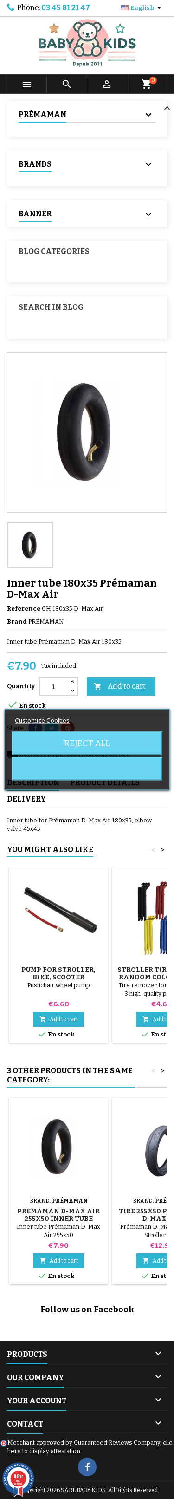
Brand (17, 621)
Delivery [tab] (26, 799)
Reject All (87, 743)
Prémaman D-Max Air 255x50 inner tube (58, 1215)
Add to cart (120, 686)
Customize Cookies (42, 720)
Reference (23, 608)
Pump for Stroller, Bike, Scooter (58, 973)
